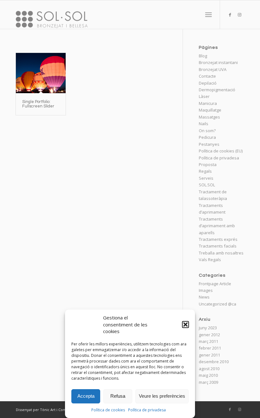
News (204, 297)
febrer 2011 (210, 348)
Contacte (207, 76)
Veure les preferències (162, 396)
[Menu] (208, 14)
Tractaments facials (218, 246)
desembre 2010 (214, 361)
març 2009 (208, 382)
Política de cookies (108, 410)
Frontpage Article (215, 283)
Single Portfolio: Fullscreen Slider (38, 104)
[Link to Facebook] (230, 14)
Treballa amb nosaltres (221, 253)
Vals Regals (210, 259)
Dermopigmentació (217, 90)
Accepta (85, 396)
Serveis (206, 178)
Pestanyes (209, 144)
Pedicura (207, 137)
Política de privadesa (147, 410)
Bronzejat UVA (212, 69)
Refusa (117, 396)
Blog (203, 56)
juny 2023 (208, 328)
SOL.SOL (207, 185)
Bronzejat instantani (218, 62)
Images (206, 290)
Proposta (208, 164)
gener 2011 (209, 355)
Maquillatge (210, 110)
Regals (205, 171)
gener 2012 (209, 335)
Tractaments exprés (218, 239)
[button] (185, 324)
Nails (203, 123)
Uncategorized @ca (217, 304)
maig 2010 (208, 375)
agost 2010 (209, 368)
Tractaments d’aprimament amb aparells (217, 225)
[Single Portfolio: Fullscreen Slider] (41, 73)
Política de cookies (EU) (221, 151)
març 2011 (208, 341)
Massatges (209, 117)
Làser (204, 96)
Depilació (208, 83)
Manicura (208, 103)
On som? (207, 130)
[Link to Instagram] (239, 14)
